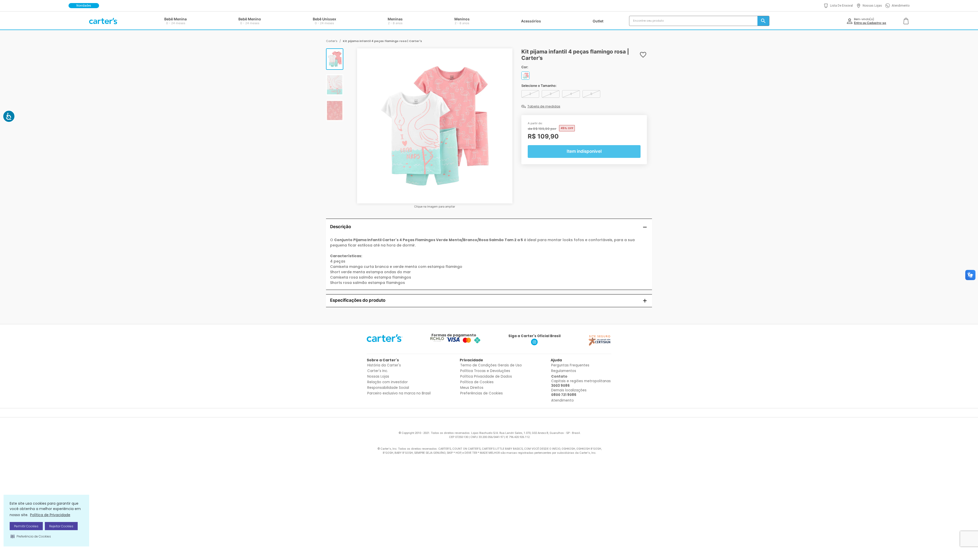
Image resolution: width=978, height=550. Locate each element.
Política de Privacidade (50, 514)
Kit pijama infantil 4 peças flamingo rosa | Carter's (382, 41)
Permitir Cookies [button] (26, 526)
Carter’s (331, 41)
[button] (31, 536)
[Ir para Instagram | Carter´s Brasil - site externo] (534, 344)
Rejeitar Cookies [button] (61, 526)
